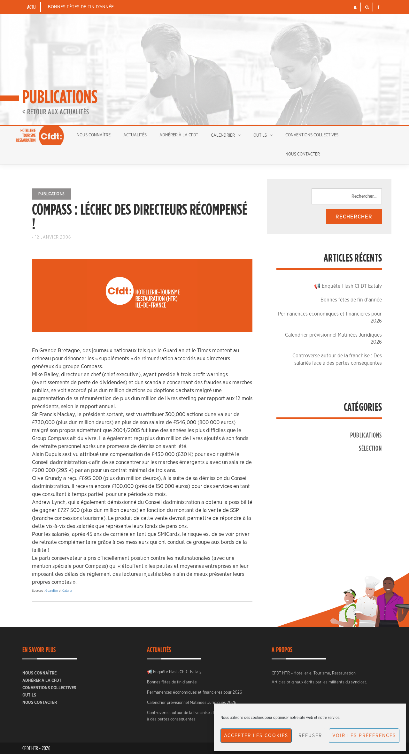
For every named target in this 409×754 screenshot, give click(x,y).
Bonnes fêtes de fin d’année (81, 7)
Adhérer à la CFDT (178, 135)
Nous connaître (94, 135)
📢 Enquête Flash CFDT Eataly (348, 286)
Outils (260, 135)
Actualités (135, 135)
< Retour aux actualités (55, 111)
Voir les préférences (364, 735)
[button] (355, 7)
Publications (51, 194)
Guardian (51, 590)
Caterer (67, 590)
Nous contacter (302, 154)
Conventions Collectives (311, 135)
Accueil (40, 135)
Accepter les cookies (256, 735)
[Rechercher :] (347, 196)
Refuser (310, 735)
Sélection (370, 448)
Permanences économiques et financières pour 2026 (194, 692)
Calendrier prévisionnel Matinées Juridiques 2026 (191, 703)
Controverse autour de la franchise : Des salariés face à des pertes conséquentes (195, 716)
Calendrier (223, 135)
